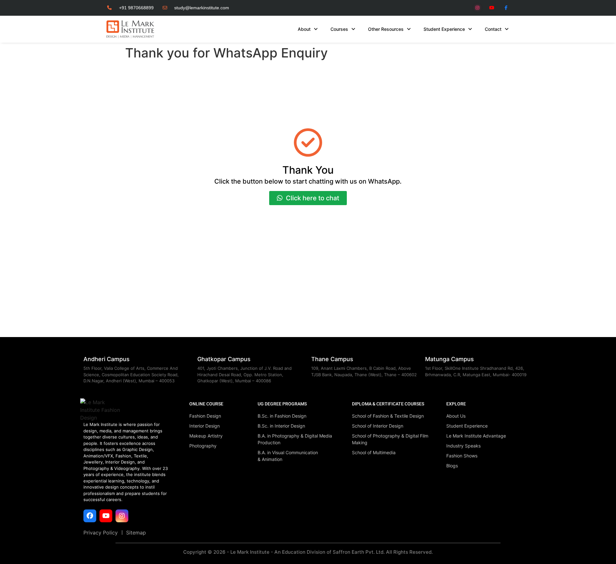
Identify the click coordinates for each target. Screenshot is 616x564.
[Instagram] (477, 8)
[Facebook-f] (506, 8)
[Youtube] (491, 8)
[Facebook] (89, 515)
